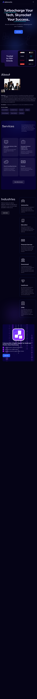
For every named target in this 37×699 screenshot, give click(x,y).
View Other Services (18, 182)
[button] (33, 2)
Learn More (18, 31)
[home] (7, 2)
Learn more (5, 212)
